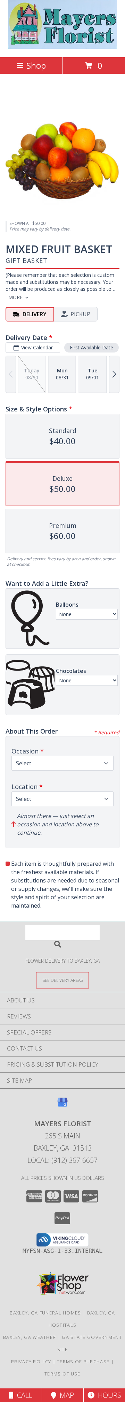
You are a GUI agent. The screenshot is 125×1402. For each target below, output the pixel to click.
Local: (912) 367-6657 (62, 1160)
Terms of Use (62, 1374)
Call (23, 1395)
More (15, 297)
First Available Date (91, 347)
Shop (36, 65)
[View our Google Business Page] (62, 1105)
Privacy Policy (31, 1361)
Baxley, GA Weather (29, 1337)
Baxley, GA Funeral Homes (45, 1313)
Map (65, 1395)
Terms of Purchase (83, 1361)
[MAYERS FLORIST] (62, 47)
